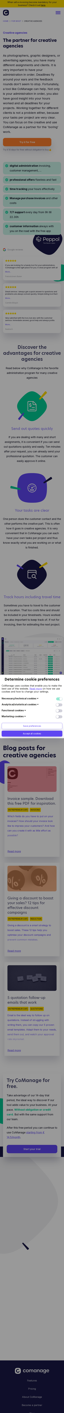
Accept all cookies (32, 733)
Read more (35, 688)
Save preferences (32, 726)
